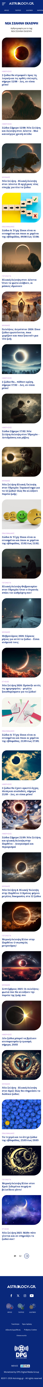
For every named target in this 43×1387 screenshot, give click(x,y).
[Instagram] (25, 1296)
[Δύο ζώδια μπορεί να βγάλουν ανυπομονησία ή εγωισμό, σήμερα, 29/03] (21, 1015)
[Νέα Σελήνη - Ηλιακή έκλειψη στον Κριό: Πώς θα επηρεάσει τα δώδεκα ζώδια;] (21, 1065)
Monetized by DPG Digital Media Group (21, 1372)
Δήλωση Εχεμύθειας (13, 1330)
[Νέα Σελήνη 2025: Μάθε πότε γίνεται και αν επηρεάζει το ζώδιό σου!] (21, 1210)
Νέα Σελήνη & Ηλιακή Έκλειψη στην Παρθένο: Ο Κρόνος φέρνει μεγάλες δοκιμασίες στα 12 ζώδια (21, 893)
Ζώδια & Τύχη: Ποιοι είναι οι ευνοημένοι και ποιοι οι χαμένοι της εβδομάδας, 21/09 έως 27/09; (20, 738)
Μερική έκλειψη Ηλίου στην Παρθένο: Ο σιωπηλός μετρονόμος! (18, 942)
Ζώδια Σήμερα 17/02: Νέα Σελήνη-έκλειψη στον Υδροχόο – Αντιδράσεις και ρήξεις (20, 434)
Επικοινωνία (21, 1335)
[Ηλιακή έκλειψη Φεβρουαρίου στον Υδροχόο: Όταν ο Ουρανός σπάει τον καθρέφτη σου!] (21, 564)
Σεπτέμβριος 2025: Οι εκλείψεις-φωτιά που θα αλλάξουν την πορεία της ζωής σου (20, 992)
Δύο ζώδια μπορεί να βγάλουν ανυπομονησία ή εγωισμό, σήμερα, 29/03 (19, 1041)
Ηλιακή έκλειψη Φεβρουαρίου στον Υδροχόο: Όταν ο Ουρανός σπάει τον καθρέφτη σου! (20, 589)
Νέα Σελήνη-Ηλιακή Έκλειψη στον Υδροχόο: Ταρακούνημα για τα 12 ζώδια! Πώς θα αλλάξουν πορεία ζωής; (21, 489)
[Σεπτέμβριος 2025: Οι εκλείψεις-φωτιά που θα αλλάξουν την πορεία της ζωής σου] (21, 966)
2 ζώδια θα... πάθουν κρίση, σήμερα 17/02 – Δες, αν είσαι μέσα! (18, 385)
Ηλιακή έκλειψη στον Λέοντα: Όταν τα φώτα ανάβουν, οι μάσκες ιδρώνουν (19, 283)
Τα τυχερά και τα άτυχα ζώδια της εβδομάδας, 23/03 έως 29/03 (20, 1138)
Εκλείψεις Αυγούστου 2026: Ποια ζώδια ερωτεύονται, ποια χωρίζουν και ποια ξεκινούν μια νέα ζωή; (21, 334)
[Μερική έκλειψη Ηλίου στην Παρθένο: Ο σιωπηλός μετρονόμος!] (21, 917)
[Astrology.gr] (21, 3)
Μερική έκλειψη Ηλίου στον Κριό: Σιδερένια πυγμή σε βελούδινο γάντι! (18, 1186)
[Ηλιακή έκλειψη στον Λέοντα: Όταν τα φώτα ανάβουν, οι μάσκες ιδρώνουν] (21, 257)
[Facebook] (11, 1296)
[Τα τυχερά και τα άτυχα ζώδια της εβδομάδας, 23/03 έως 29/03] (21, 1114)
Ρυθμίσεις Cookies (30, 1330)
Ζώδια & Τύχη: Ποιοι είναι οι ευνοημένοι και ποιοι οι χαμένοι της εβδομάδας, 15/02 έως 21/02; (20, 540)
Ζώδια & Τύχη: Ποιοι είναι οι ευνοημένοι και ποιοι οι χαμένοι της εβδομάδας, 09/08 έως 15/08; (20, 233)
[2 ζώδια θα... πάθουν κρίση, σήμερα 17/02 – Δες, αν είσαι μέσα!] (21, 359)
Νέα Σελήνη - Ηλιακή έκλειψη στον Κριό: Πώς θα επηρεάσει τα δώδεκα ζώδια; (21, 1091)
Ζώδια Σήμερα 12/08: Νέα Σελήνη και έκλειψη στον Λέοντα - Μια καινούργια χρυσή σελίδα (21, 131)
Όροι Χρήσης (27, 1324)
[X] (18, 1296)
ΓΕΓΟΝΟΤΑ (6, 276)
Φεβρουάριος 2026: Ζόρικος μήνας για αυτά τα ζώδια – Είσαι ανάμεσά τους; (20, 639)
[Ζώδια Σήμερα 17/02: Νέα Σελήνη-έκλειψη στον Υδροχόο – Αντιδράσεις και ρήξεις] (21, 408)
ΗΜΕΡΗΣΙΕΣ (7, 71)
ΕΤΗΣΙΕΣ (5, 681)
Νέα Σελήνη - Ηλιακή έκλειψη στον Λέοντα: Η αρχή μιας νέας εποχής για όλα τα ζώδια (20, 184)
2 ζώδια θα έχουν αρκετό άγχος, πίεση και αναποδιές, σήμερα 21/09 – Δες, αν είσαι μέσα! (20, 791)
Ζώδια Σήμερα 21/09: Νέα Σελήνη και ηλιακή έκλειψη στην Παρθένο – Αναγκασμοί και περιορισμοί (21, 842)
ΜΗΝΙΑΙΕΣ (6, 177)
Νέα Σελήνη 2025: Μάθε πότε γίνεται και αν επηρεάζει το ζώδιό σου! (19, 1236)
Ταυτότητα (15, 1324)
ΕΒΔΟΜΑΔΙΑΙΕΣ (8, 226)
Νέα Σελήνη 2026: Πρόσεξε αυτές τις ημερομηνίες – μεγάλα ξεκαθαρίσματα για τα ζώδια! (21, 688)
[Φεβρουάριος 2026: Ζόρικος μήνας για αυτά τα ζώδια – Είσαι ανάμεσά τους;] (21, 613)
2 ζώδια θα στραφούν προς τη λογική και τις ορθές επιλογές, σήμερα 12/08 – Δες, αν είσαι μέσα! (20, 79)
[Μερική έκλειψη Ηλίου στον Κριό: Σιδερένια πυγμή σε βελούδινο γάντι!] (21, 1160)
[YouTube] (32, 1296)
